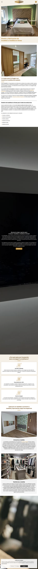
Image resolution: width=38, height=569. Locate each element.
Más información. (4, 563)
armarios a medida (25, 441)
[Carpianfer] (19, 2)
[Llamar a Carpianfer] (36, 2)
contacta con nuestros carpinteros (18, 96)
